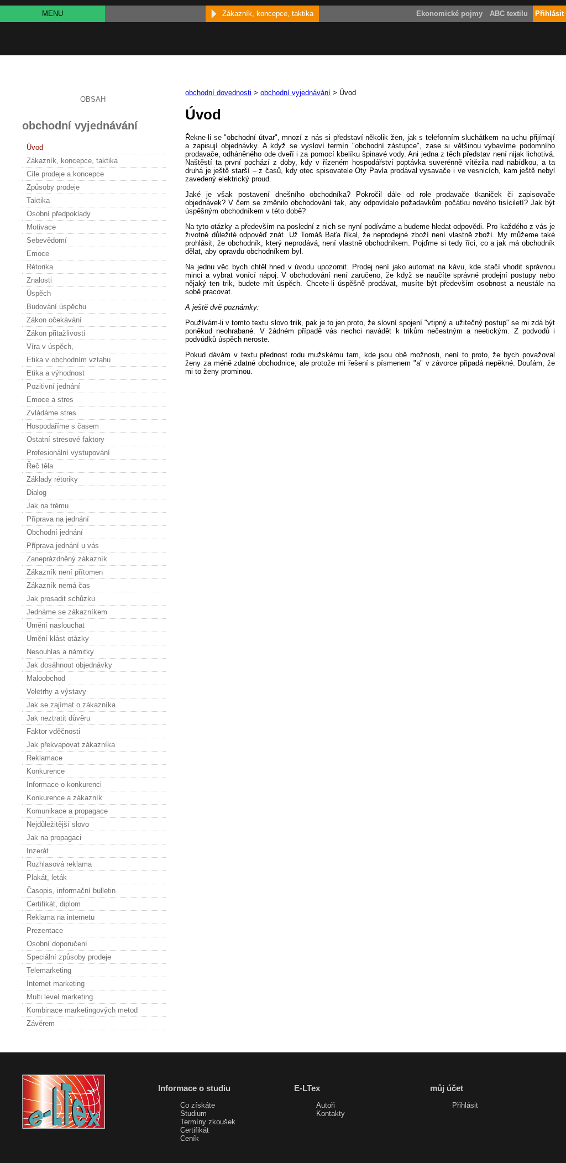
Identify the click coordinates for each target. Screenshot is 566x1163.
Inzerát (38, 851)
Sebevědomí (47, 240)
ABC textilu (509, 13)
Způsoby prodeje (53, 187)
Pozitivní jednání (53, 386)
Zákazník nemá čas (58, 585)
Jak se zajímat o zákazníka (71, 705)
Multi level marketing (60, 997)
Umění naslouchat (56, 625)
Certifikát (194, 1130)
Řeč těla (40, 466)
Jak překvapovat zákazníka (71, 744)
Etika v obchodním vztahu (69, 360)
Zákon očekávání (54, 320)
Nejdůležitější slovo (58, 824)
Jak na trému (48, 506)
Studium (193, 1113)
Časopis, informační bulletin (71, 890)
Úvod (35, 147)
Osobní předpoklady (59, 214)
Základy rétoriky (52, 479)
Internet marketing (56, 983)
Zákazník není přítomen (65, 572)
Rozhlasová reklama (59, 864)
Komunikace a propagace (67, 811)
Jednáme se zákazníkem (67, 612)
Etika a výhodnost (56, 373)
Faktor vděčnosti (53, 731)
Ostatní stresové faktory (65, 439)
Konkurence (46, 771)
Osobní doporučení (57, 944)
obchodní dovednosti (218, 92)
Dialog (36, 492)
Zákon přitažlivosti (56, 333)
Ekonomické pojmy (449, 13)
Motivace (41, 227)
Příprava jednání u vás (63, 545)
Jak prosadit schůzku (61, 598)
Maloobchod (46, 678)
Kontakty (330, 1113)
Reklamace (44, 758)
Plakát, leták (47, 877)
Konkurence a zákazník (64, 798)
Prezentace (45, 930)
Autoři (325, 1105)
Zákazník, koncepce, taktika (72, 161)
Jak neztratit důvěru (58, 718)
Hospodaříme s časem (63, 426)
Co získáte (197, 1105)
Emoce (38, 253)
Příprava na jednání (58, 519)
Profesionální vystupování (68, 452)
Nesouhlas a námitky (60, 652)
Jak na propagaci (54, 837)
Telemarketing (49, 970)
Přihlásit (465, 1105)
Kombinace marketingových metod (82, 1010)
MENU (52, 13)
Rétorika (40, 267)
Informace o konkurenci (64, 784)
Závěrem (41, 1023)
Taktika (38, 200)
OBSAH (93, 99)
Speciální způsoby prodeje (69, 957)
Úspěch (39, 293)
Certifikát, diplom (54, 904)
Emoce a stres (50, 399)
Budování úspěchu (56, 307)
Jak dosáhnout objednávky (69, 665)
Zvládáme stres (51, 413)
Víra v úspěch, (50, 346)
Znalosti (39, 280)
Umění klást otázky (58, 638)
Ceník (189, 1138)
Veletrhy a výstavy (56, 691)
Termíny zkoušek (207, 1122)
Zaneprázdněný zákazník (67, 559)
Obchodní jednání (55, 532)
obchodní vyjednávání (295, 92)
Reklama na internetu (61, 917)
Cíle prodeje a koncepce (65, 174)
